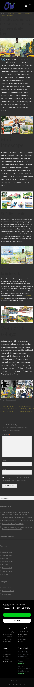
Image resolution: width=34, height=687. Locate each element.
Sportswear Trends (8, 591)
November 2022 (7, 555)
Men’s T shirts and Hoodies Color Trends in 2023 (17, 520)
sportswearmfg (28, 13)
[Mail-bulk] (24, 684)
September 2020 (7, 561)
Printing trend (6, 587)
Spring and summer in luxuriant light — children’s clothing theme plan (8, 408)
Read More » (21, 663)
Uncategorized (11, 400)
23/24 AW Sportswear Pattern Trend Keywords (17, 517)
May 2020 (5, 565)
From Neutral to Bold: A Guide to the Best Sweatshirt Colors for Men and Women (24, 656)
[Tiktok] (20, 684)
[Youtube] (13, 684)
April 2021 (5, 558)
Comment (6, 434)
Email (4, 469)
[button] (26, 6)
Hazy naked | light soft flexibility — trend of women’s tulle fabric (26, 408)
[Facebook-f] (9, 684)
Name (4, 460)
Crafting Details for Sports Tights (13, 524)
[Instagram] (17, 684)
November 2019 (7, 571)
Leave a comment (7, 15)
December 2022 (7, 552)
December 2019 (7, 568)
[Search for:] (17, 498)
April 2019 (5, 574)
